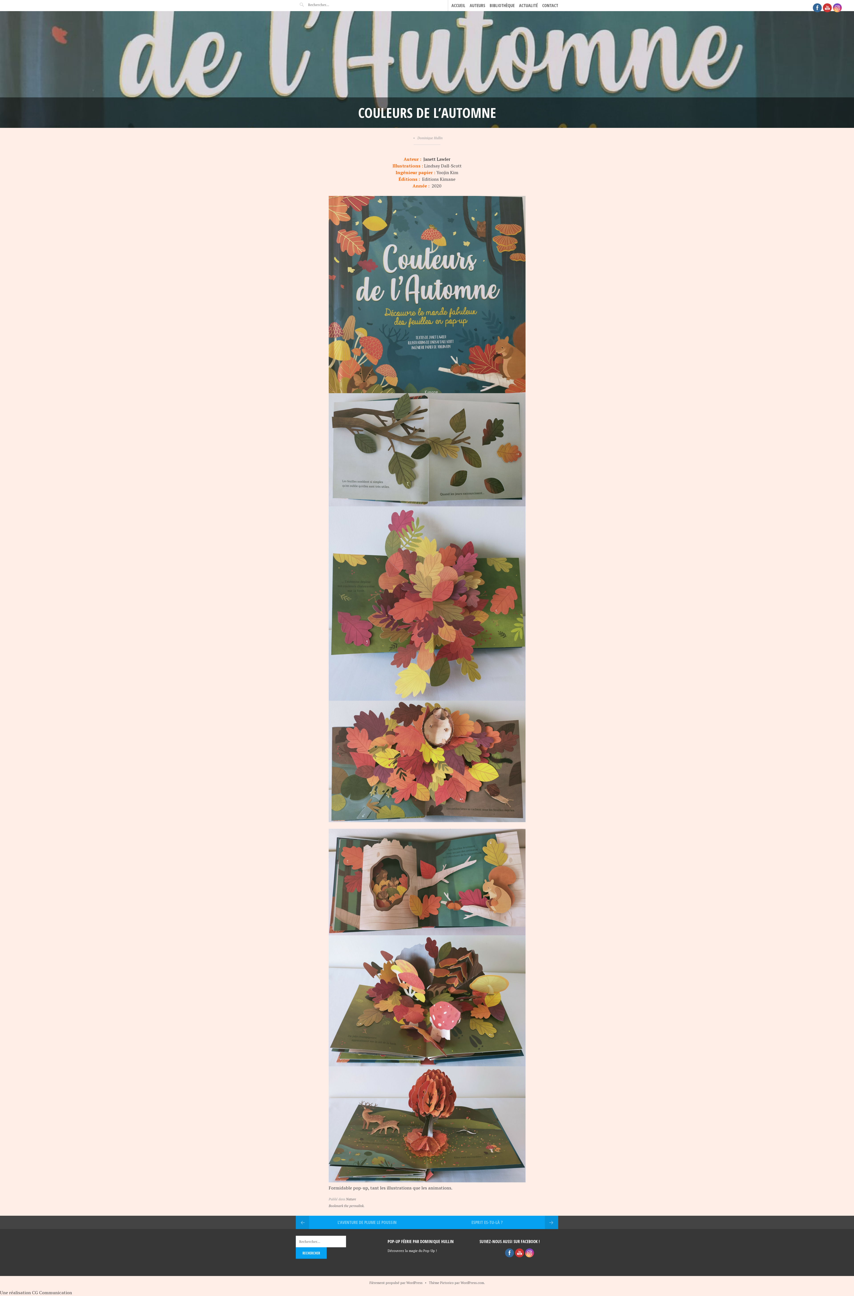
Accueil (458, 5)
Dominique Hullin (430, 138)
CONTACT (550, 5)
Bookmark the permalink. (347, 1205)
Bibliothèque (502, 5)
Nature (351, 1199)
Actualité (528, 5)
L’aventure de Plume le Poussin (367, 1222)
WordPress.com (472, 1282)
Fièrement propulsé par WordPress (396, 1282)
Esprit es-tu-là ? (487, 1222)
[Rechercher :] (326, 4)
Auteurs (477, 5)
